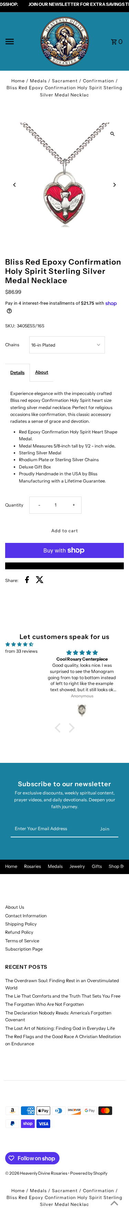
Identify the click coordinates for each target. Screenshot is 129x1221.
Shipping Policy (21, 924)
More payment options (64, 565)
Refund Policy (19, 932)
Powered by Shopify (88, 1173)
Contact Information (26, 915)
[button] (59, 727)
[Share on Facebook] (27, 580)
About (41, 372)
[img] (19, 644)
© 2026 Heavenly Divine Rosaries (36, 1173)
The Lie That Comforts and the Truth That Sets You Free (62, 996)
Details (17, 372)
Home (18, 80)
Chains (12, 344)
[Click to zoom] (112, 133)
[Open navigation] (20, 41)
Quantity (14, 505)
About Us (14, 907)
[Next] (114, 185)
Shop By (117, 866)
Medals (55, 866)
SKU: (10, 325)
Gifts (97, 866)
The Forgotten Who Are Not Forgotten (44, 1004)
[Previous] (14, 185)
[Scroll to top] (114, 1203)
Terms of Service (22, 940)
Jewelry (77, 866)
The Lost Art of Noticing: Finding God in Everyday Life (60, 1028)
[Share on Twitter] (40, 580)
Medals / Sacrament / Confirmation (72, 80)
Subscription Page (24, 949)
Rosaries (32, 866)
